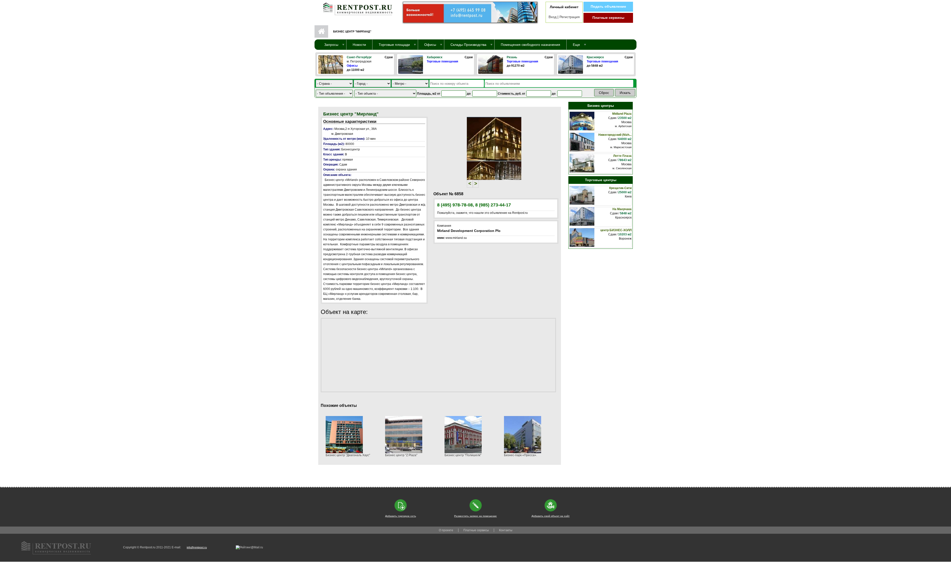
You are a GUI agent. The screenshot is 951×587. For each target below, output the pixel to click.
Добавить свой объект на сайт (550, 516)
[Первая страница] (355, 7)
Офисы (352, 65)
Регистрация (569, 17)
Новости (359, 45)
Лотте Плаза (622, 156)
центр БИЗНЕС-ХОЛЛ (616, 230)
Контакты (505, 530)
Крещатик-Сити (620, 188)
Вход (552, 17)
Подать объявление (608, 6)
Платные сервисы (608, 18)
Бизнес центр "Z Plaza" (401, 455)
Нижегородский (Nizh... (615, 135)
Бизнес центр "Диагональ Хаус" (348, 455)
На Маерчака (622, 209)
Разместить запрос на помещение (475, 516)
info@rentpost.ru (197, 547)
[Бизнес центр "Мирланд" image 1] (494, 138)
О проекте (446, 530)
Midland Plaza (622, 113)
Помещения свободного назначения (530, 45)
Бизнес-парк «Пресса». (520, 455)
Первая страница (321, 31)
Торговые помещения (442, 61)
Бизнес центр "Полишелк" (463, 455)
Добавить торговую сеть (400, 516)
